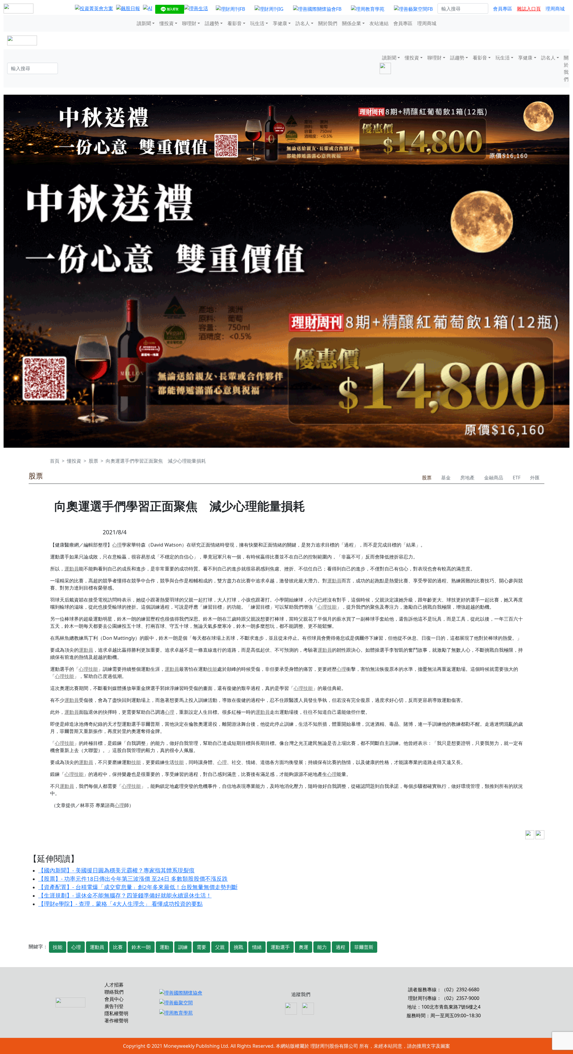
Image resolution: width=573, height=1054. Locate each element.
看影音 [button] (234, 23)
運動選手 (280, 947)
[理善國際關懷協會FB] (317, 8)
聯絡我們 (114, 992)
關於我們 (327, 23)
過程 (340, 947)
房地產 (467, 477)
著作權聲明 (116, 1020)
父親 (220, 947)
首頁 (54, 461)
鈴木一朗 (141, 947)
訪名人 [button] (302, 23)
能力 (322, 947)
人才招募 (114, 984)
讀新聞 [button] (144, 23)
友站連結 (379, 23)
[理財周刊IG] (269, 8)
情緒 (257, 947)
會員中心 (114, 999)
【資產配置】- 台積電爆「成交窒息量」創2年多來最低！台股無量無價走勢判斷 (138, 887)
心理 (117, 544)
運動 (164, 947)
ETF (516, 477)
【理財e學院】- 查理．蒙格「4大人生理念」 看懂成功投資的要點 (120, 903)
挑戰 (238, 947)
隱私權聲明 (116, 1013)
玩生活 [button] (257, 23)
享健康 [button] (280, 23)
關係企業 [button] (351, 23)
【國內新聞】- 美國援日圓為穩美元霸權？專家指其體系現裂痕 (116, 870)
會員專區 (502, 8)
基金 (446, 477)
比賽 (118, 947)
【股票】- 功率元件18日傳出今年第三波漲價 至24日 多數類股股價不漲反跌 (133, 878)
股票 (93, 461)
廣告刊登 (114, 1006)
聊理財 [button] (189, 23)
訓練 (183, 947)
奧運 (303, 947)
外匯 (535, 477)
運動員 (71, 568)
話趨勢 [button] (212, 23)
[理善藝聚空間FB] (413, 8)
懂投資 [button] (166, 23)
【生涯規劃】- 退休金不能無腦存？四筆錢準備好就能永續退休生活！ (125, 895)
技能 (332, 607)
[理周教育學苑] (367, 8)
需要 (201, 947)
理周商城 (555, 8)
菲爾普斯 (363, 947)
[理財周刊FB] (230, 8)
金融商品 (493, 477)
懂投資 (74, 461)
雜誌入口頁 (529, 8)
